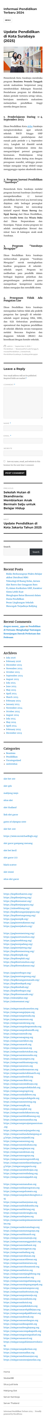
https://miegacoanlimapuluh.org (20, 1324)
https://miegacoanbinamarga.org (21, 1062)
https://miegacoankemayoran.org (21, 1069)
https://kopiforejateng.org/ (18, 897)
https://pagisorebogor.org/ (17, 972)
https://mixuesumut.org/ (16, 1001)
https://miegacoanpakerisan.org (20, 1349)
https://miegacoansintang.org (19, 1023)
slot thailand (10, 807)
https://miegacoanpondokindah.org (22, 1087)
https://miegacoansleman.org (19, 1152)
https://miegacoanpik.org (17, 1105)
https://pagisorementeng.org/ (19, 933)
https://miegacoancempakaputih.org (22, 1331)
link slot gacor (11, 814)
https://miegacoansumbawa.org (20, 1299)
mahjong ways (11, 793)
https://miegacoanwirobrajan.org (21, 1170)
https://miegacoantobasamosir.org (21, 1266)
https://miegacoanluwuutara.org (20, 1263)
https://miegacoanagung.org (18, 1037)
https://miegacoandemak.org (19, 1316)
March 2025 (12, 697)
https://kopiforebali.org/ (16, 987)
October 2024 (13, 711)
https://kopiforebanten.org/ (18, 894)
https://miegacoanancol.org (18, 1338)
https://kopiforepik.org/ (16, 955)
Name (7, 423)
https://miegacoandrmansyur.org (21, 1356)
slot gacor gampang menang (18, 843)
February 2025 (13, 700)
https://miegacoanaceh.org (17, 1044)
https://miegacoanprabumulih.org (21, 1030)
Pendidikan (8, 349)
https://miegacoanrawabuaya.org (21, 1084)
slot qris (8, 786)
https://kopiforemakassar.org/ (19, 965)
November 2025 (14, 668)
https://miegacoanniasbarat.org (20, 1245)
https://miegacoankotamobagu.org (22, 1227)
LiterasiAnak (25, 352)
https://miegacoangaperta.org (20, 1166)
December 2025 (14, 665)
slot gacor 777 (11, 857)
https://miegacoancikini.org (18, 1080)
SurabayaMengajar (30, 354)
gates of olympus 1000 (15, 821)
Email (7, 436)
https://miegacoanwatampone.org (21, 1288)
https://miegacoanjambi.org (19, 1137)
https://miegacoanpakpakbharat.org (22, 1313)
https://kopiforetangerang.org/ (20, 915)
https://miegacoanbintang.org (19, 1209)
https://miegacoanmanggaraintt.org (22, 1241)
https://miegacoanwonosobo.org (20, 1055)
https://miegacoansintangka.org (20, 1213)
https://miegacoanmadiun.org (19, 1352)
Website (8, 448)
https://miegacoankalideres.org (20, 1094)
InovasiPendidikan (11, 352)
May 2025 (11, 690)
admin (10, 346)
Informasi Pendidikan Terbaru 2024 (20, 10)
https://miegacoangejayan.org (19, 1012)
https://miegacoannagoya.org (19, 1155)
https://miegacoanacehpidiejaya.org (22, 1309)
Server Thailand (11, 1403)
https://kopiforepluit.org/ (17, 958)
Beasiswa (10, 753)
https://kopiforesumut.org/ (18, 901)
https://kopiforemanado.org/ (18, 994)
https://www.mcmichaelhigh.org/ (21, 836)
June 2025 (11, 686)
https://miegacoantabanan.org (19, 1256)
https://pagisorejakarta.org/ (18, 926)
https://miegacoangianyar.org (19, 1148)
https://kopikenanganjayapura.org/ (22, 912)
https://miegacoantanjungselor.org (22, 1130)
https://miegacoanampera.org (19, 1058)
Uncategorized (13, 760)
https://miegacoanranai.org (18, 1048)
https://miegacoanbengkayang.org (21, 1327)
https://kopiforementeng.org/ (19, 951)
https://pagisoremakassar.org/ (19, 922)
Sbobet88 (9, 1378)
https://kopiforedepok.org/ (17, 983)
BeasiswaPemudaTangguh (27, 349)
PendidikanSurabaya (12, 354)
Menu (8, 20)
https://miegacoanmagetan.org (20, 1248)
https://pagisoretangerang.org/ (20, 976)
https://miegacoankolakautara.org (21, 1112)
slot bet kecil (10, 850)
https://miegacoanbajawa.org (19, 1216)
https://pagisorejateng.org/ (18, 947)
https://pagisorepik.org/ (16, 919)
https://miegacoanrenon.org (18, 1019)
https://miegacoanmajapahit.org (20, 1177)
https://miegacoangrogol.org (18, 1091)
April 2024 (11, 725)
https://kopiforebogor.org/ (17, 990)
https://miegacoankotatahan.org (20, 1051)
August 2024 (12, 715)
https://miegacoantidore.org (18, 1041)
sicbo (30, 126)
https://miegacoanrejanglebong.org (22, 1273)
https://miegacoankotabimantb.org (22, 1073)
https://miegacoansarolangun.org (21, 1320)
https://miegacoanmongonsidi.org (21, 1159)
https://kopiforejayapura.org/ (19, 904)
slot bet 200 (10, 829)
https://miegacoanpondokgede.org (21, 1098)
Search (7, 546)
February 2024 (13, 729)
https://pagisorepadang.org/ (18, 944)
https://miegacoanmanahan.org (20, 1184)
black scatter (10, 864)
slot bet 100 (9, 778)
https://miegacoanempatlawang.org (22, 1281)
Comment (9, 385)
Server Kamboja (12, 1397)
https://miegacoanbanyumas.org (20, 1202)
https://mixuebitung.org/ (17, 908)
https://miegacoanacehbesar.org (20, 1259)
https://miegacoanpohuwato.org (20, 1191)
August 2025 (12, 679)
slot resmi (9, 872)
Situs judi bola (11, 1384)
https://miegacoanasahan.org (19, 1277)
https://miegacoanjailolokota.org (21, 1306)
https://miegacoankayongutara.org (22, 1187)
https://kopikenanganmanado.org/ (21, 980)
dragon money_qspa (14, 626)
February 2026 (13, 661)
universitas (11, 764)
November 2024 (14, 708)
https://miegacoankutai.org (18, 1302)
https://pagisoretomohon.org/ (19, 937)
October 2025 (13, 672)
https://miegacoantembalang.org (21, 1173)
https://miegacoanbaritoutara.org (21, 1291)
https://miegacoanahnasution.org (21, 1008)
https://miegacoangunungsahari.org (22, 1334)
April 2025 (11, 693)
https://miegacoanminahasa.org (20, 1144)
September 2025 (14, 675)
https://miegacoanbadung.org (19, 1252)
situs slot (8, 800)
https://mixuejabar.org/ (16, 998)
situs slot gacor (11, 879)
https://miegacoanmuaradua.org (20, 1119)
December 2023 (14, 733)
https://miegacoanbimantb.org (19, 1234)
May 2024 (11, 722)
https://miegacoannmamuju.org (20, 1238)
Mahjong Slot (10, 1390)
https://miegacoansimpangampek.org (23, 1284)
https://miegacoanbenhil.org (18, 1076)
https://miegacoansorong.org (19, 1141)
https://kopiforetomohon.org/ (19, 962)
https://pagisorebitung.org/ (18, 940)
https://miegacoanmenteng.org (20, 1101)
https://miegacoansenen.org (18, 1066)
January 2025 (13, 704)
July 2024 (11, 718)
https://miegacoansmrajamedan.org (22, 1359)
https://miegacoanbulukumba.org (21, 1205)
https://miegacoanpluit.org (17, 1109)
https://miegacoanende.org (18, 1033)
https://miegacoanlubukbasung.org (22, 1116)
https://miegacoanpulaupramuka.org (22, 1026)
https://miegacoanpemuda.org (19, 1015)
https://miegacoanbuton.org (18, 1270)
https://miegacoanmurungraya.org (21, 1230)
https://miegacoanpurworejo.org (20, 1295)
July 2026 (11, 657)
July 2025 (11, 682)
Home (7, 1372)
